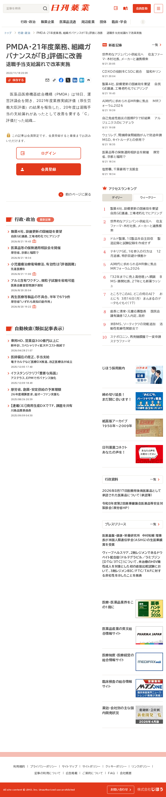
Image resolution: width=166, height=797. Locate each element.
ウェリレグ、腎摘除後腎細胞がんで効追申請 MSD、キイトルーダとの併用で (132, 137)
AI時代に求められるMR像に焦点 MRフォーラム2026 (131, 103)
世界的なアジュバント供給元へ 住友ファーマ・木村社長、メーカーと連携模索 (132, 57)
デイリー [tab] (117, 197)
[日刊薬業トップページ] (70, 7)
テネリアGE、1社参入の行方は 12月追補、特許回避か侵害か (135, 254)
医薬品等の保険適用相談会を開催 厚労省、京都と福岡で (131, 154)
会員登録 (142, 8)
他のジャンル (138, 21)
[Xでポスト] (68, 80)
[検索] (45, 8)
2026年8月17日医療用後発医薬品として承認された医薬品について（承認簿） (131, 493)
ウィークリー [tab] (148, 197)
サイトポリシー (91, 766)
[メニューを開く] (158, 8)
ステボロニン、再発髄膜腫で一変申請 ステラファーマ (136, 339)
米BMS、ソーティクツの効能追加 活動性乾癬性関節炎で (136, 326)
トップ (8, 33)
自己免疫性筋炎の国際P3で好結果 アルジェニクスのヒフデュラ (131, 120)
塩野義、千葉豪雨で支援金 (122, 169)
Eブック (126, 8)
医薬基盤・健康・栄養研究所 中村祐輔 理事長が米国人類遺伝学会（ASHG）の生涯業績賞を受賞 (132, 540)
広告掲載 (72, 773)
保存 (18, 80)
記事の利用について (47, 773)
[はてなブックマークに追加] (81, 80)
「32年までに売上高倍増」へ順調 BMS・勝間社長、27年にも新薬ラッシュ (136, 281)
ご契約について (92, 773)
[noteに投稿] (88, 80)
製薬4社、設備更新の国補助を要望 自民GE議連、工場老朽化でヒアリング (131, 86)
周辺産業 (88, 21)
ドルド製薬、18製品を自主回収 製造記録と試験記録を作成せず (135, 241)
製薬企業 (47, 21)
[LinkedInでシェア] (74, 80)
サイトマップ (69, 766)
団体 (103, 21)
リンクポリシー (141, 766)
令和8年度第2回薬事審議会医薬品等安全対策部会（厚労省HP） (132, 506)
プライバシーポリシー (43, 766)
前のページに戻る (78, 194)
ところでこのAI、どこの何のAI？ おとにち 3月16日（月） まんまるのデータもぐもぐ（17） (136, 298)
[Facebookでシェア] (61, 80)
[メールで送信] (47, 80)
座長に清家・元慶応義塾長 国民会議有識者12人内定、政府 (135, 313)
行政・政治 (28, 21)
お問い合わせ (119, 789)
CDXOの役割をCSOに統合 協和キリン (131, 71)
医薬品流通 (68, 21)
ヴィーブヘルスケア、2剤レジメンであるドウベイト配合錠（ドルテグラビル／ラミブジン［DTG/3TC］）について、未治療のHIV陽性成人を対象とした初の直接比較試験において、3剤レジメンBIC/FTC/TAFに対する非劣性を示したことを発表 (132, 564)
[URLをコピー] (54, 80)
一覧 (155, 44)
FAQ (111, 773)
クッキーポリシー (116, 766)
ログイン (116, 8)
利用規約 (19, 766)
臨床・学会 (119, 21)
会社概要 (126, 773)
